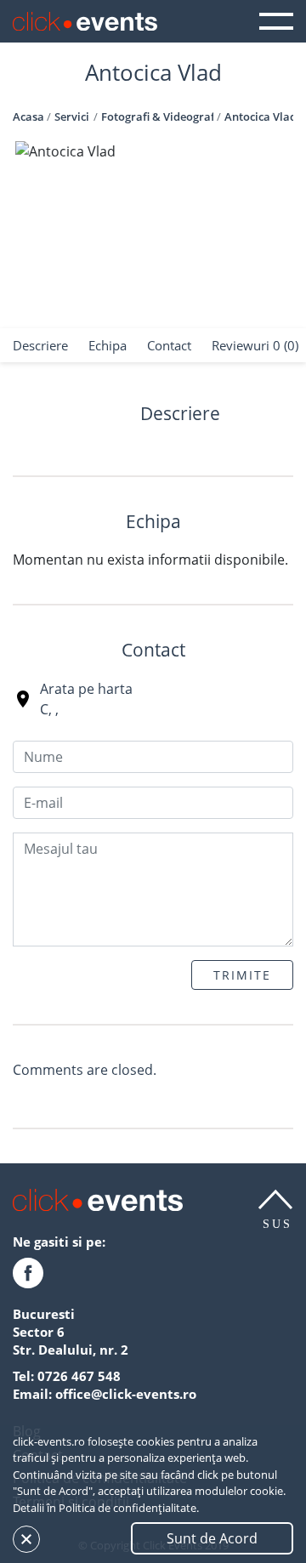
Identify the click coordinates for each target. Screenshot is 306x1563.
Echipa (107, 345)
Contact (169, 345)
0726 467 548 (79, 1375)
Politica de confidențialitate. (129, 1507)
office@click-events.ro (125, 1393)
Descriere (40, 345)
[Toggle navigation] (276, 21)
